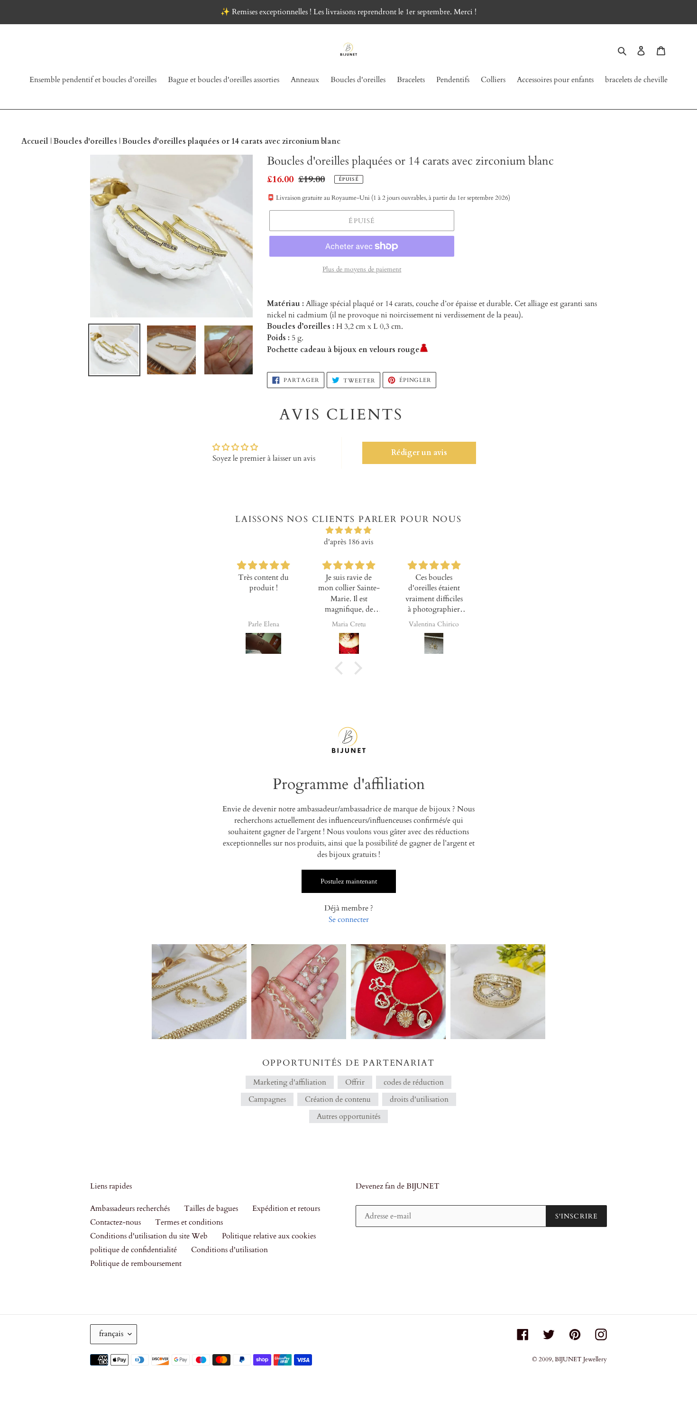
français (111, 1334)
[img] (348, 530)
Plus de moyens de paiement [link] (361, 269)
